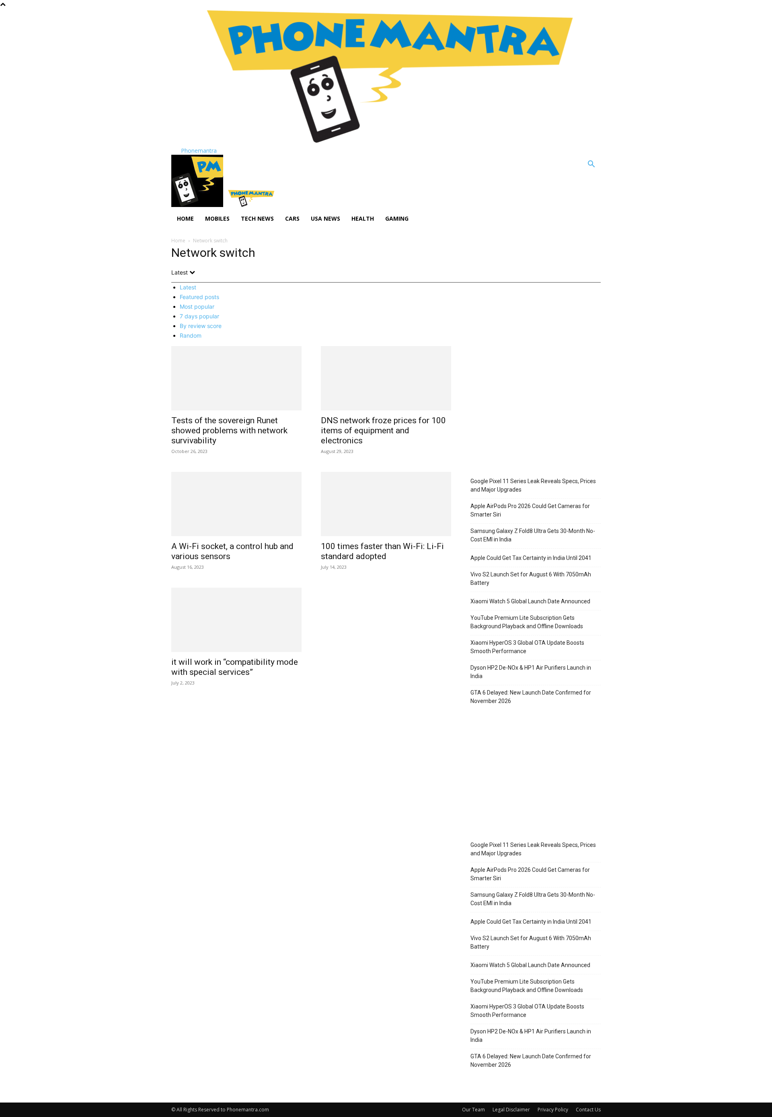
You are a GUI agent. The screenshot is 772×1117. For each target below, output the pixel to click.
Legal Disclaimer (511, 1109)
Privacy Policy (553, 1109)
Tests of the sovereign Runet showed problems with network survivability (229, 430)
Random (190, 335)
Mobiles (217, 218)
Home (185, 218)
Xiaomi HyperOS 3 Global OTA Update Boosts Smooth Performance (527, 646)
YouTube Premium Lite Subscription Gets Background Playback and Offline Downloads (526, 622)
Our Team (473, 1109)
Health (362, 218)
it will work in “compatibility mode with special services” (234, 667)
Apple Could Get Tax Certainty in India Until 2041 (530, 558)
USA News (325, 218)
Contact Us (588, 1109)
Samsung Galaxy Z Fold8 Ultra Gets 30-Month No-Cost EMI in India (532, 535)
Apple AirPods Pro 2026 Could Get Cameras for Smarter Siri (530, 510)
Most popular (197, 306)
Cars (292, 218)
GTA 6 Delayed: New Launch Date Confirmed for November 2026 (530, 696)
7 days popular (199, 316)
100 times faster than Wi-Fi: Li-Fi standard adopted (382, 551)
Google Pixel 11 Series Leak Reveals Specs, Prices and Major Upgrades (533, 485)
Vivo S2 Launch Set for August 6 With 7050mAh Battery (530, 578)
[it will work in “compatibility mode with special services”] (236, 620)
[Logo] (198, 205)
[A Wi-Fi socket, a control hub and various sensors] (236, 504)
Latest (188, 287)
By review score (201, 325)
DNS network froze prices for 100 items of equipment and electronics (383, 430)
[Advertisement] (535, 411)
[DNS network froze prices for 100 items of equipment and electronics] (386, 378)
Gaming (397, 218)
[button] (591, 165)
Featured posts (199, 296)
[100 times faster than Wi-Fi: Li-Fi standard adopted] (386, 504)
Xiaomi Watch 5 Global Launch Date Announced (530, 601)
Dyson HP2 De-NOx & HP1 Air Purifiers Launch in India (530, 671)
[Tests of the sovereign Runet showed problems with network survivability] (236, 378)
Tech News (257, 218)
